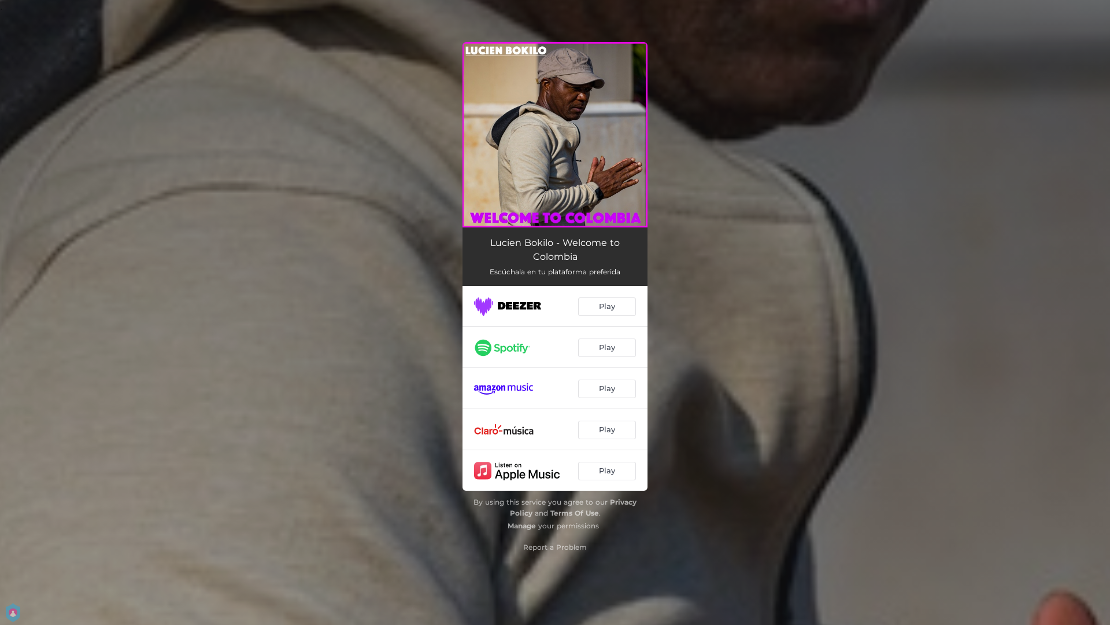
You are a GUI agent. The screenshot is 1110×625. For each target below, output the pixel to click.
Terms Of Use (574, 513)
